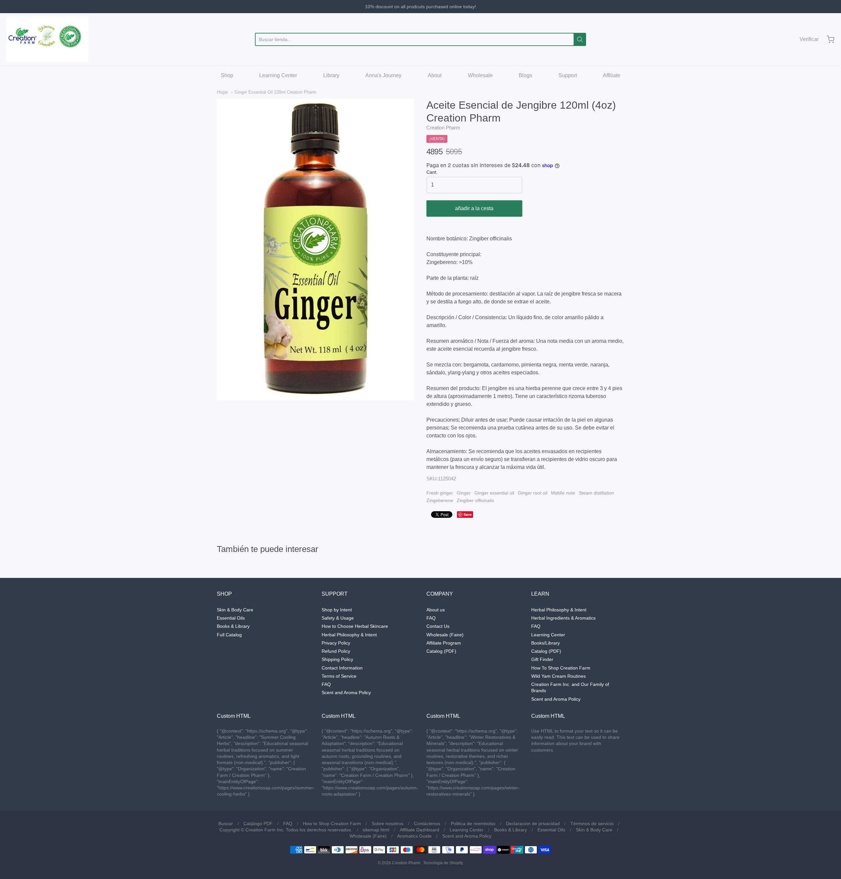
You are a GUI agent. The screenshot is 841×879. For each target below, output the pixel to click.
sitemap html (376, 829)
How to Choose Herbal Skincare (355, 626)
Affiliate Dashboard (419, 829)
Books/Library (545, 643)
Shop (227, 75)
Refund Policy (336, 651)
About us (435, 609)
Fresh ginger (439, 492)
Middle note (563, 492)
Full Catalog (229, 634)
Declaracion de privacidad (533, 823)
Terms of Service (339, 676)
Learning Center (278, 75)
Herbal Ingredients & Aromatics (563, 618)
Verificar (809, 39)
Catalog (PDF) (441, 651)
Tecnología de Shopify (443, 863)
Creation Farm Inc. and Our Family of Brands (570, 687)
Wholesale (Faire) (445, 634)
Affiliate (611, 75)
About (435, 75)
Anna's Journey (383, 75)
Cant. (432, 172)
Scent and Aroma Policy (346, 692)
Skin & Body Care (235, 609)
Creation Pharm (443, 127)
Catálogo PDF (258, 823)
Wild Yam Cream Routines (558, 676)
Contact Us (437, 626)
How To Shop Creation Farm (560, 667)
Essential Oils (231, 618)
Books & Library (233, 626)
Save (468, 514)
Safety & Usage (338, 618)
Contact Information (342, 667)
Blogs (525, 75)
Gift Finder (542, 659)
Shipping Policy (337, 659)
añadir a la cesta (474, 208)
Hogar (222, 92)
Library (331, 75)
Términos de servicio (592, 823)
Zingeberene (439, 500)
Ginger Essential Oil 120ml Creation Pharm (275, 92)
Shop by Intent (337, 609)
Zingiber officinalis (475, 500)
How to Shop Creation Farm (332, 823)
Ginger (464, 492)
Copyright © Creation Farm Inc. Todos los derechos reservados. (285, 829)
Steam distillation (596, 492)
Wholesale (480, 75)
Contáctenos (427, 823)
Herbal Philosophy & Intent (349, 634)
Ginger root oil (532, 492)
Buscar (225, 823)
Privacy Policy (336, 643)
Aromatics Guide (414, 836)
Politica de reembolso (473, 823)
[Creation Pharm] (47, 39)
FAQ (326, 684)
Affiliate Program (443, 643)
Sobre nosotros (387, 823)
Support (567, 75)
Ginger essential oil (494, 492)
